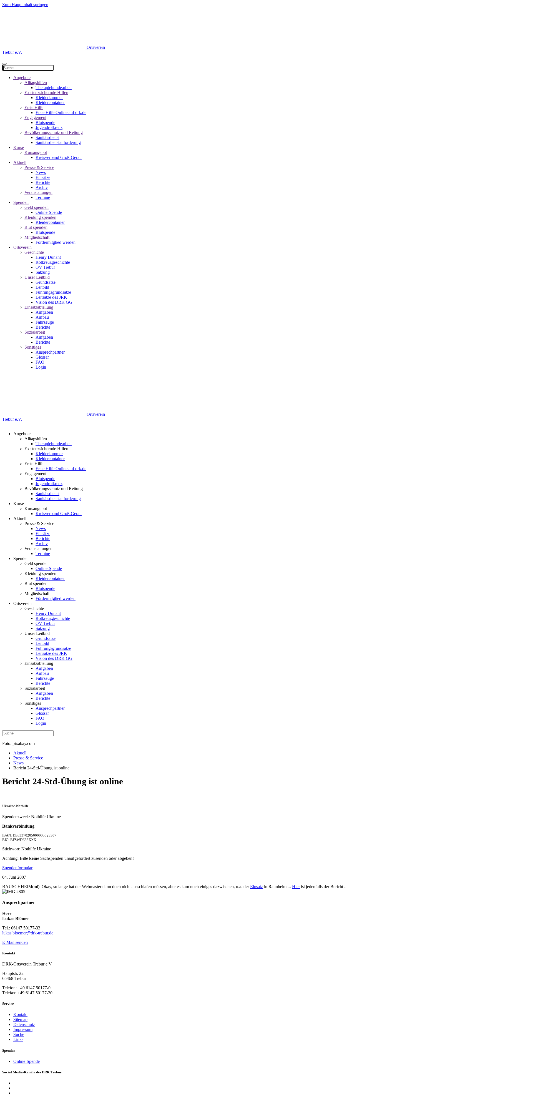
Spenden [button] (21, 558)
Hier (296, 886)
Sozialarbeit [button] (34, 688)
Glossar (42, 357)
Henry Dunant (48, 257)
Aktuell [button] (19, 518)
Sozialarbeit (34, 332)
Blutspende (45, 122)
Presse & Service (39, 167)
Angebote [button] (22, 433)
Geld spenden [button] (36, 563)
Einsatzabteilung (38, 307)
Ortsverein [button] (22, 603)
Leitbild (42, 287)
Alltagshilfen (35, 82)
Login (41, 367)
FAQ (40, 362)
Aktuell (19, 162)
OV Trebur (45, 267)
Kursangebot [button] (35, 508)
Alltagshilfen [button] (35, 438)
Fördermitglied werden (56, 242)
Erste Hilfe (33, 107)
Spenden (21, 202)
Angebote (22, 77)
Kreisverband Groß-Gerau (59, 157)
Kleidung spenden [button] (40, 573)
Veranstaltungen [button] (38, 548)
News (41, 172)
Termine (43, 197)
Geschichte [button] (34, 608)
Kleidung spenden (40, 217)
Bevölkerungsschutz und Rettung (53, 132)
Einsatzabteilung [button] (38, 663)
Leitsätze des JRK (51, 297)
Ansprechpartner (50, 352)
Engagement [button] (35, 473)
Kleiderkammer (49, 97)
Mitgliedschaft (36, 237)
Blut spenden (35, 227)
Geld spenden (36, 207)
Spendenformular (17, 867)
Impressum (22, 1029)
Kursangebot (35, 152)
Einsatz (256, 886)
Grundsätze (46, 282)
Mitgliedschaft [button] (36, 593)
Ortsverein (22, 247)
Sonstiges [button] (32, 703)
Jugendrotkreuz (49, 127)
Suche (18, 1034)
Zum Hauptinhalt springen (25, 4)
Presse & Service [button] (39, 523)
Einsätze (43, 177)
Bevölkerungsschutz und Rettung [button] (53, 488)
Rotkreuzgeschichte (53, 262)
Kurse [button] (18, 503)
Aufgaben (44, 312)
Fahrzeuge (45, 322)
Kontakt (20, 1014)
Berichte (43, 182)
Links (18, 1039)
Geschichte (34, 252)
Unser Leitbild (37, 277)
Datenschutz (24, 1024)
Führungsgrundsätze (53, 292)
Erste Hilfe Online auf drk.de (61, 112)
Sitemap (20, 1019)
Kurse (18, 147)
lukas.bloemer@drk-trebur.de (27, 933)
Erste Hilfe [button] (33, 463)
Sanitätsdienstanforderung (58, 142)
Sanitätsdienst (47, 137)
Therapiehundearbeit (54, 87)
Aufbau (42, 317)
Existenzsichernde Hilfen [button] (46, 448)
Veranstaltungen (38, 192)
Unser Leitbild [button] (37, 633)
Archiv (42, 187)
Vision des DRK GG (54, 302)
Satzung (43, 272)
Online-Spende (49, 212)
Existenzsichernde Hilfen (46, 92)
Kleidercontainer (50, 102)
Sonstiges (32, 347)
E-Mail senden (15, 942)
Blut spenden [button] (35, 583)
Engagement (35, 117)
